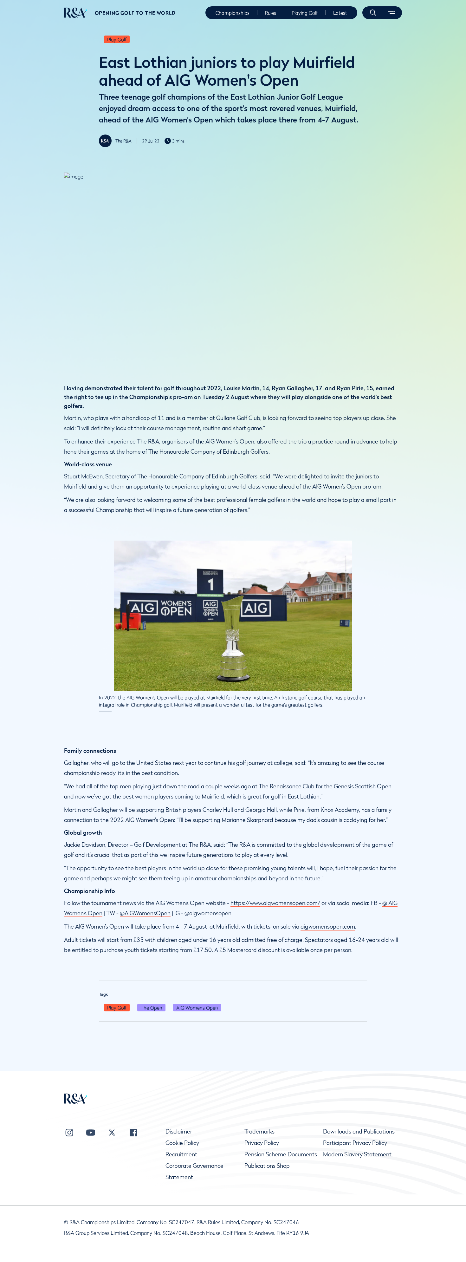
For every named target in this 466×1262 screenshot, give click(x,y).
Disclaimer (178, 1131)
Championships (232, 13)
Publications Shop (267, 1165)
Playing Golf (305, 13)
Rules (270, 13)
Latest (340, 13)
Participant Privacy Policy (355, 1143)
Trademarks (259, 1131)
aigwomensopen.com (328, 926)
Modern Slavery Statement (357, 1154)
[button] (373, 12)
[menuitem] (75, 13)
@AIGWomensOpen (145, 913)
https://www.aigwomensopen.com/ (275, 903)
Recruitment (181, 1154)
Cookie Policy (182, 1143)
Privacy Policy (261, 1143)
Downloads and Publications (359, 1131)
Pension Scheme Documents (280, 1154)
